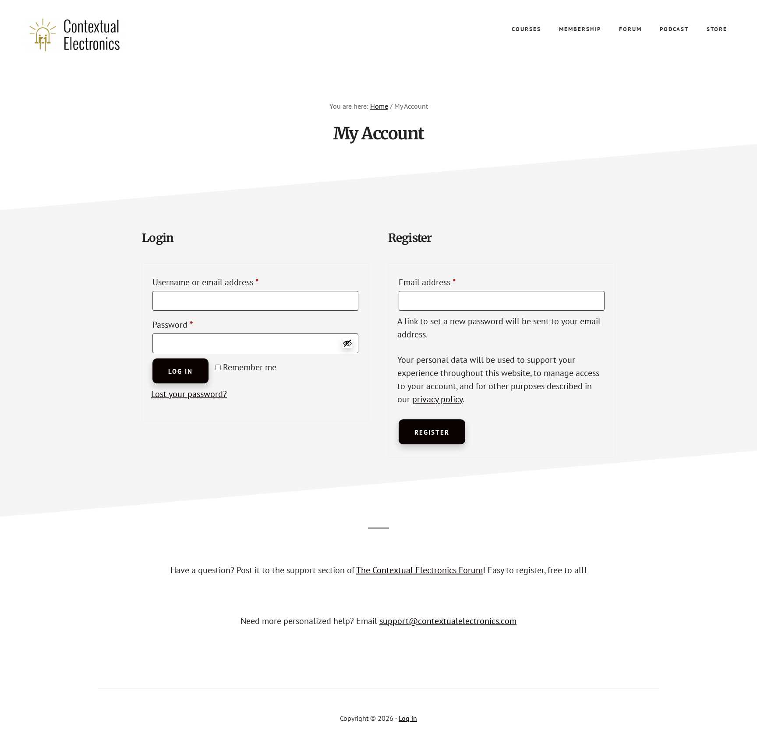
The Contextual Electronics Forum (419, 570)
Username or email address (222, 282)
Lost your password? (189, 394)
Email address (444, 282)
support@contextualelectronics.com (447, 621)
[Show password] (347, 343)
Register (431, 432)
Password (189, 324)
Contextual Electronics (87, 35)
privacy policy (437, 399)
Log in (180, 371)
